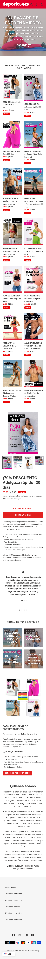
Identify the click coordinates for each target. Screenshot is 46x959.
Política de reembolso (13, 920)
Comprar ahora (23, 515)
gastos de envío (27, 496)
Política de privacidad (13, 894)
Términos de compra (13, 900)
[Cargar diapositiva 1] (19, 610)
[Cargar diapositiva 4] (27, 610)
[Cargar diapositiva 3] (24, 610)
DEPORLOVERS (18, 951)
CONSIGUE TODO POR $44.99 (17, 773)
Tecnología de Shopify (31, 951)
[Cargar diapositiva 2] (22, 610)
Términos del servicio (13, 913)
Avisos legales (11, 887)
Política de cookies (12, 907)
